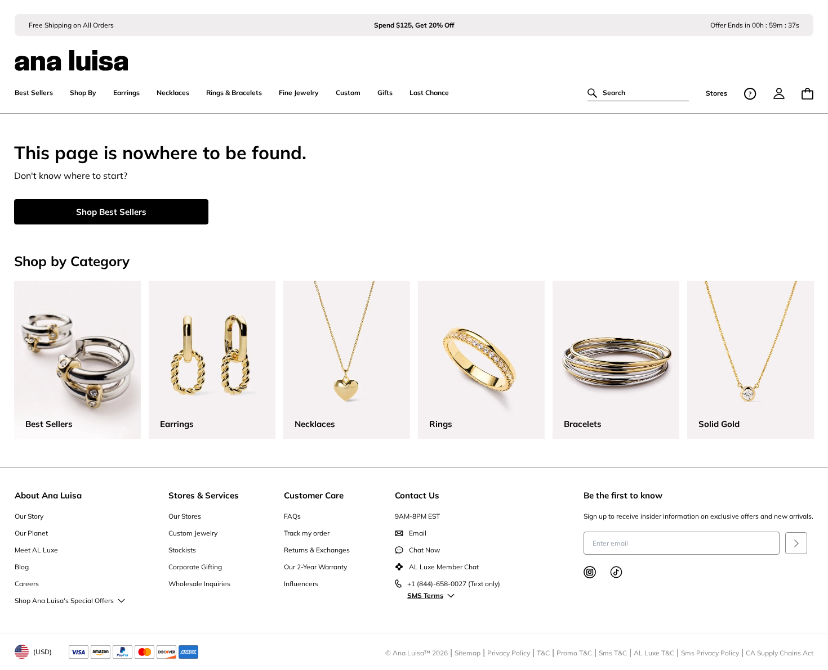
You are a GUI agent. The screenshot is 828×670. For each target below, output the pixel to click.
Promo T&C (574, 653)
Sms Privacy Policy (710, 653)
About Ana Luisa (48, 495)
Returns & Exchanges (317, 550)
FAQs (292, 516)
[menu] (779, 93)
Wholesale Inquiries (199, 583)
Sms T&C (613, 653)
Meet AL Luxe (36, 550)
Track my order (307, 533)
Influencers (301, 583)
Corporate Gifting (195, 567)
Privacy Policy (508, 653)
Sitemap (467, 653)
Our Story (29, 516)
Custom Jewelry (192, 533)
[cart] (807, 94)
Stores (716, 93)
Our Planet (31, 533)
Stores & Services (203, 495)
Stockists (182, 550)
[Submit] (796, 543)
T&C (543, 653)
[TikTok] (616, 572)
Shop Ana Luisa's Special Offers (64, 600)
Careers (27, 583)
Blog (22, 567)
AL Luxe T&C (654, 653)
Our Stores (184, 516)
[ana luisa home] (414, 53)
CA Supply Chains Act (779, 653)
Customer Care (314, 495)
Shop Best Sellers (111, 211)
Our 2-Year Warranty (315, 567)
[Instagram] (590, 572)
